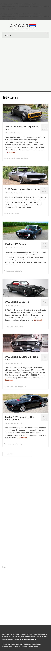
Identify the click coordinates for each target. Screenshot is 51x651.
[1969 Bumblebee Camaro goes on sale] (25, 113)
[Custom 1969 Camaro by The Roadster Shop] (25, 403)
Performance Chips (33, 646)
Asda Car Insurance (15, 644)
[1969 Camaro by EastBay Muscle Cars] (25, 343)
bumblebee (17, 158)
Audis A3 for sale (27, 644)
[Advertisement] (25, 65)
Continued (11, 152)
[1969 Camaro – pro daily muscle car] (25, 175)
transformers (24, 158)
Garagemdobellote (7, 646)
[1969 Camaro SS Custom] (25, 288)
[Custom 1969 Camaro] (25, 231)
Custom (16, 133)
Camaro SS (17, 326)
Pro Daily (16, 213)
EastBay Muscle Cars (20, 386)
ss (22, 326)
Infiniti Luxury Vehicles (20, 646)
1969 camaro (9, 158)
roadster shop (18, 271)
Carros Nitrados (36, 644)
